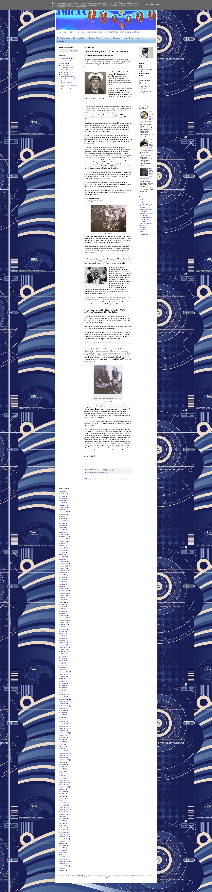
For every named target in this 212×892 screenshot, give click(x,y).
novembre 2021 (64, 620)
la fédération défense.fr (144, 220)
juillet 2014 (62, 818)
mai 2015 (62, 796)
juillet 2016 (62, 764)
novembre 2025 (64, 512)
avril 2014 (62, 825)
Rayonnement (65, 72)
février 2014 (62, 830)
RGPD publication (63, 38)
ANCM (142, 202)
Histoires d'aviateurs (146, 217)
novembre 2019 (64, 674)
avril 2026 (62, 500)
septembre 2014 (64, 814)
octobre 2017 (63, 730)
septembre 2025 (64, 516)
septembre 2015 (64, 787)
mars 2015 (62, 800)
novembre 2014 (64, 809)
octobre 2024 (63, 541)
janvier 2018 (63, 724)
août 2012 (62, 870)
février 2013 (62, 857)
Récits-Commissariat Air (68, 79)
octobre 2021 (63, 622)
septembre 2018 (64, 706)
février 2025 (62, 532)
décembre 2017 (64, 726)
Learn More (149, 5)
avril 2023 (62, 582)
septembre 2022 (64, 597)
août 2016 (62, 762)
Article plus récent (90, 479)
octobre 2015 (63, 785)
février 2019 (62, 694)
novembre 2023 (64, 566)
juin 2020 (62, 658)
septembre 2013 (64, 841)
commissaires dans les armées (146, 210)
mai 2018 (62, 715)
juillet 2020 (62, 656)
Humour (63, 70)
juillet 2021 (62, 629)
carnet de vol (64, 61)
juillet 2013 (62, 845)
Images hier (141, 38)
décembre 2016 (64, 753)
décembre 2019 (64, 672)
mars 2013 (62, 855)
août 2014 (62, 816)
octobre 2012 (63, 866)
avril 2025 (62, 527)
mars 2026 (62, 503)
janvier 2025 (63, 534)
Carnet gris (93, 472)
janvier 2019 (63, 697)
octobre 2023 (63, 568)
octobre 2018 (63, 703)
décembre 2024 (64, 537)
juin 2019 (62, 685)
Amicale (106, 38)
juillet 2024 (62, 548)
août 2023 (62, 573)
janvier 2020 (63, 670)
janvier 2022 (63, 615)
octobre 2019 (63, 676)
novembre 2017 (64, 728)
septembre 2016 (64, 760)
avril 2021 (62, 636)
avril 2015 (62, 798)
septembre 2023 (64, 570)
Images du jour (128, 38)
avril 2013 (62, 852)
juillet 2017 (62, 737)
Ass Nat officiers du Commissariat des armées (146, 206)
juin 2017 (62, 739)
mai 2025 (62, 525)
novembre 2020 (64, 647)
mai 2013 (62, 850)
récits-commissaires (102, 472)
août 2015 (62, 789)
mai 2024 (62, 552)
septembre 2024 (64, 543)
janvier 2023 (63, 588)
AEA (141, 200)
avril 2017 (62, 744)
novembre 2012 (64, 863)
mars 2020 (62, 665)
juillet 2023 (62, 575)
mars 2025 (62, 530)
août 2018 (62, 708)
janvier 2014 (63, 832)
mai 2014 (62, 823)
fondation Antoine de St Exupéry (146, 214)
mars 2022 (62, 611)
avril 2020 (62, 663)
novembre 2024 (64, 539)
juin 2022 (62, 604)
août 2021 (62, 627)
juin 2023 (62, 577)
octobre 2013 (63, 839)
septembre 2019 (64, 679)
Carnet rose (64, 65)
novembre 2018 (64, 701)
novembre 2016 (64, 755)
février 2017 (62, 749)
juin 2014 (62, 821)
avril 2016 (62, 771)
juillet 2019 (62, 683)
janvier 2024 (63, 561)
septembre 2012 (64, 868)
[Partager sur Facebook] (110, 470)
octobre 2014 (63, 812)
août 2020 (62, 654)
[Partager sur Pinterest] (112, 470)
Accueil (108, 479)
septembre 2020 (64, 652)
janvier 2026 (63, 507)
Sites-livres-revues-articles (69, 85)
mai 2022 (62, 606)
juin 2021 (62, 631)
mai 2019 (62, 688)
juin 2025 (62, 523)
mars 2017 (62, 746)
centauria (142, 876)
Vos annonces (65, 89)
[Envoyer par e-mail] (104, 470)
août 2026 (62, 491)
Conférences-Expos (67, 67)
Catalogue (116, 38)
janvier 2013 (63, 859)
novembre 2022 (64, 593)
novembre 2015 (64, 782)
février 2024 (62, 559)
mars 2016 (62, 773)
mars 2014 (62, 827)
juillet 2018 (62, 710)
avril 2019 (62, 690)
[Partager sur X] (108, 470)
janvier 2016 (63, 778)
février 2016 (62, 776)
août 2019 (62, 681)
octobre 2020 (63, 649)
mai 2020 (62, 661)
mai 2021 (62, 634)
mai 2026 (62, 498)
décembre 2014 (64, 807)
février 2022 (62, 613)
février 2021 (62, 640)
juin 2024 (62, 550)
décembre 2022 (64, 591)
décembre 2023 (64, 564)
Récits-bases (65, 74)
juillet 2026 (62, 494)
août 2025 (62, 518)
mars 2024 (62, 557)
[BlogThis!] (106, 470)
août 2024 (62, 545)
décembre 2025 (64, 509)
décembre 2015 (64, 780)
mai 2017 (62, 742)
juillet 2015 (62, 791)
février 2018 (62, 721)
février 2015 (62, 803)
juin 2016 (62, 767)
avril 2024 (62, 555)
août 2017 (62, 735)
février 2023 (62, 586)
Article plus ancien (125, 479)
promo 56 (143, 229)
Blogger (106, 878)
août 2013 (62, 843)
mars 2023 (62, 584)
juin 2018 (62, 712)
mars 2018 (62, 719)
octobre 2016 (63, 758)
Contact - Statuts (94, 38)
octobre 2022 (63, 595)
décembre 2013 (64, 834)
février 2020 (62, 667)
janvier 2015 (63, 805)
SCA (141, 232)
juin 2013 (62, 848)
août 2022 (62, 600)
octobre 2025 (63, 514)
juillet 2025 (62, 521)
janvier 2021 (63, 642)
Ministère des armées (144, 226)
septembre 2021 (64, 624)
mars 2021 (62, 638)
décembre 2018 (64, 699)
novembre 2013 (64, 836)
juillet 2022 (62, 602)
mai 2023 (62, 579)
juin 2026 (62, 496)
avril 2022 (62, 609)
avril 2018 (62, 717)
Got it (158, 5)
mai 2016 (62, 769)
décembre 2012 (64, 861)
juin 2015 (62, 794)
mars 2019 (62, 692)
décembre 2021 (64, 618)
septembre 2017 (64, 733)
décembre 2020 (64, 645)
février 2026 (62, 505)
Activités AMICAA (66, 58)
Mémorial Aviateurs (146, 223)
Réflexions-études (66, 83)
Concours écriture (79, 38)
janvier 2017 (63, 751)
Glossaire (60, 41)
